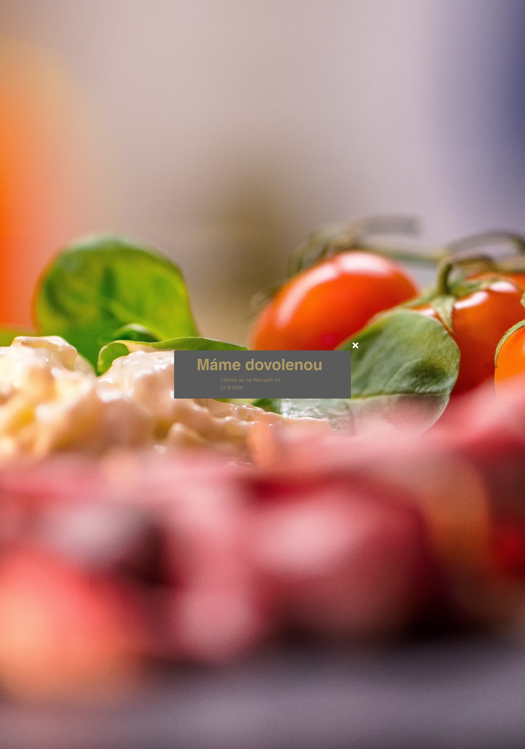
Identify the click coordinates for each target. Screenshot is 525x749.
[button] (355, 345)
